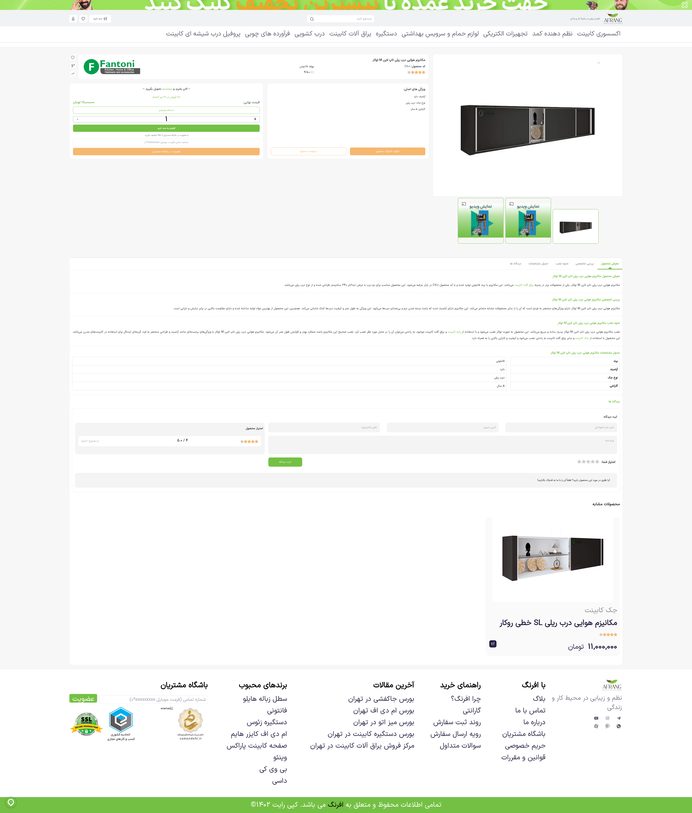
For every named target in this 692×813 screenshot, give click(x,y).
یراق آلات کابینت (350, 34)
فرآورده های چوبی (267, 34)
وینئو (280, 757)
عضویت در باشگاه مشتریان (166, 151)
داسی (279, 781)
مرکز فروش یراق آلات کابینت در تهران (362, 746)
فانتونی (277, 711)
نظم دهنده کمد (552, 34)
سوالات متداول (460, 746)
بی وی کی (273, 769)
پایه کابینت (454, 332)
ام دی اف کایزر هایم (259, 734)
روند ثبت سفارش (457, 722)
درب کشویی (310, 34)
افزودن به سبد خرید (166, 128)
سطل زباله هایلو (265, 699)
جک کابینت (582, 338)
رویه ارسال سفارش (455, 734)
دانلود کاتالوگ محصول (388, 151)
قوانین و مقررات (523, 757)
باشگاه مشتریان (523, 734)
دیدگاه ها (515, 264)
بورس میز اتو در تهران (383, 722)
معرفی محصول (610, 264)
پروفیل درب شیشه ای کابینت (203, 34)
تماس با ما (530, 711)
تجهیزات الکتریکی (505, 34)
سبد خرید (97, 18)
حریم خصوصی (525, 746)
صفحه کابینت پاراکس (257, 746)
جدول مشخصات (538, 264)
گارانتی (472, 711)
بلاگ (539, 699)
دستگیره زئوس (267, 722)
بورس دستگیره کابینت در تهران (371, 734)
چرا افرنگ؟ (466, 699)
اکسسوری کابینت (598, 34)
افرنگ (335, 805)
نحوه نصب (562, 264)
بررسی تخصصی (585, 264)
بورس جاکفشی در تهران (381, 699)
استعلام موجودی (166, 110)
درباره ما (534, 722)
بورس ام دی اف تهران (383, 711)
